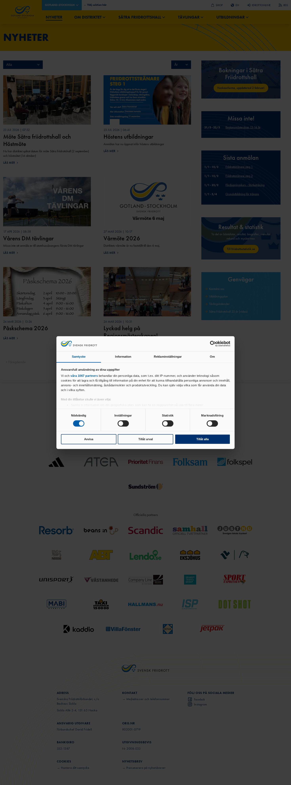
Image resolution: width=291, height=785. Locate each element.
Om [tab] (212, 356)
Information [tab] (123, 356)
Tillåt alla (202, 439)
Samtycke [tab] (79, 356)
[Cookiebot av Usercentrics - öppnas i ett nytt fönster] (213, 344)
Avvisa (88, 439)
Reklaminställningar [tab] (168, 356)
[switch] (123, 423)
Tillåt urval (145, 439)
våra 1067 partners (84, 376)
